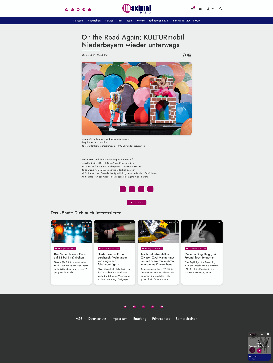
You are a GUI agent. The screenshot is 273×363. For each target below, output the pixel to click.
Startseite (78, 20)
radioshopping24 (158, 20)
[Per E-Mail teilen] (150, 189)
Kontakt (141, 20)
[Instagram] (76, 8)
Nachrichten (94, 20)
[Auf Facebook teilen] (122, 189)
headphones (184, 55)
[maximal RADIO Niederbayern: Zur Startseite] (136, 8)
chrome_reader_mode (189, 55)
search (220, 8)
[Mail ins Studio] (53, 8)
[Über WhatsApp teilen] (141, 189)
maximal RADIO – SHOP (186, 20)
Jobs (120, 20)
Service (109, 20)
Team (129, 20)
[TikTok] (93, 8)
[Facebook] (71, 8)
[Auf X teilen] (132, 189)
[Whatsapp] (65, 8)
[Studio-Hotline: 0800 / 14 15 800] (59, 8)
